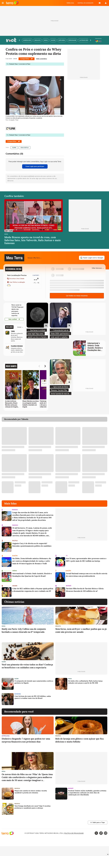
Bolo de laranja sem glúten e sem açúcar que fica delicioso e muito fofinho (79, 740)
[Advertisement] (71, 699)
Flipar (14, 147)
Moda (6, 234)
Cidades (14, 586)
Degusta (58, 626)
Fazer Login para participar (35, 166)
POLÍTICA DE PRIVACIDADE (74, 833)
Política (15, 540)
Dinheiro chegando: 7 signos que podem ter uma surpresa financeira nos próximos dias (26, 740)
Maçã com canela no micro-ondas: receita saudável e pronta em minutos (30, 792)
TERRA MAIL (70, 3)
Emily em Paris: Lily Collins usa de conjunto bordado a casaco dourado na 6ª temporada (24, 630)
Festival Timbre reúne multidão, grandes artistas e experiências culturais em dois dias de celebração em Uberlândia (87, 793)
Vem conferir (12, 319)
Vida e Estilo (24, 147)
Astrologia (5, 736)
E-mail (99, 3)
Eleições (15, 556)
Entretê (68, 586)
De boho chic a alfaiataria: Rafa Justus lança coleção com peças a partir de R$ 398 (85, 682)
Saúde (4, 662)
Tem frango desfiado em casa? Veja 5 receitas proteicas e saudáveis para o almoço (32, 807)
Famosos (15, 510)
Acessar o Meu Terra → (35, 258)
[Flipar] (10, 128)
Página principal (12, 3)
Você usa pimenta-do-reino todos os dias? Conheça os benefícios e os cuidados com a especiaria (27, 666)
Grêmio (14, 571)
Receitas (58, 736)
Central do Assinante (85, 3)
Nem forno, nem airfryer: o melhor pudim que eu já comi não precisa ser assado (81, 630)
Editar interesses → (98, 268)
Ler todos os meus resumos (77, 296)
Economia (17, 694)
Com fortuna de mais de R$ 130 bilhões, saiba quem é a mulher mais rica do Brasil (32, 697)
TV (66, 556)
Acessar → (20, 327)
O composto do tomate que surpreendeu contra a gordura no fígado (33, 682)
